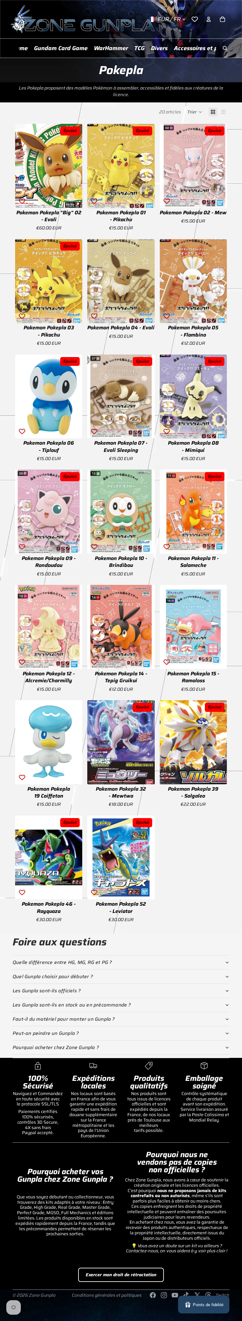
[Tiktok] (186, 1295)
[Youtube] (175, 1295)
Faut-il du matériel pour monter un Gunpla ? (64, 1019)
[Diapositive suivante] (75, 166)
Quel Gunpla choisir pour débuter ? (53, 976)
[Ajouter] (145, 313)
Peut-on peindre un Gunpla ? (46, 1033)
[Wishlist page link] (195, 19)
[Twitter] (197, 1295)
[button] (194, 112)
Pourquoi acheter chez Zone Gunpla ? (56, 1047)
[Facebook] (153, 1295)
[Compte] (209, 19)
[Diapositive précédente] (22, 166)
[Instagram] (164, 1295)
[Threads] (208, 1295)
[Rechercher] (225, 48)
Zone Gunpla (42, 1295)
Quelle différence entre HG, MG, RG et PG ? (62, 962)
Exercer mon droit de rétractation (121, 1274)
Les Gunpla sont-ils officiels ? (47, 991)
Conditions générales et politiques (106, 1295)
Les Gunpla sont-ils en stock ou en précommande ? (72, 1005)
